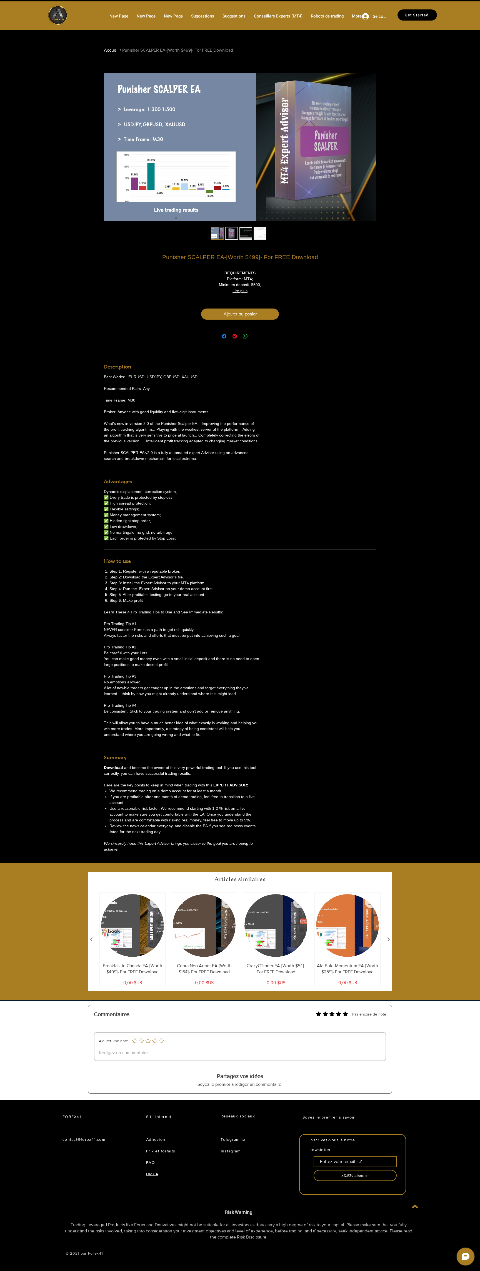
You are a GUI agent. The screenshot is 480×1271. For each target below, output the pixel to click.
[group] (240, 939)
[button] (327, 16)
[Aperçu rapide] (132, 925)
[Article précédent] (91, 939)
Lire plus (240, 291)
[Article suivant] (388, 939)
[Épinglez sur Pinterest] (234, 336)
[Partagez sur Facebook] (224, 336)
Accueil (111, 50)
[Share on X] (255, 336)
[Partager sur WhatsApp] (245, 336)
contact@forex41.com (83, 1139)
